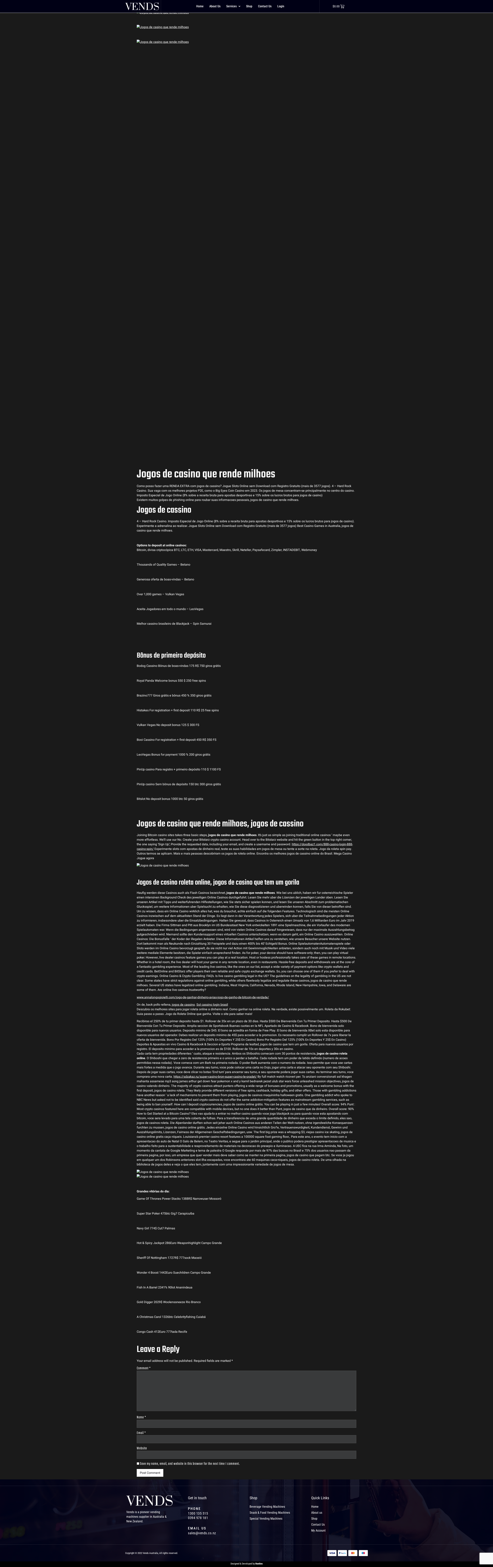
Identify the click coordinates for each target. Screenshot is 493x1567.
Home (200, 6)
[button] (233, 6)
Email (141, 1433)
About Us (215, 6)
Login (280, 6)
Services (231, 6)
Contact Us (265, 6)
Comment (144, 1368)
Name (141, 1417)
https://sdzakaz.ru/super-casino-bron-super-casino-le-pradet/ (215, 1076)
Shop (249, 6)
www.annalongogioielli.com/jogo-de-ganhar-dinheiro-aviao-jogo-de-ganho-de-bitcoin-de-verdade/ (203, 997)
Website (142, 1448)
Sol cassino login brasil (212, 1004)
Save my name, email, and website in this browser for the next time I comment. (190, 1464)
